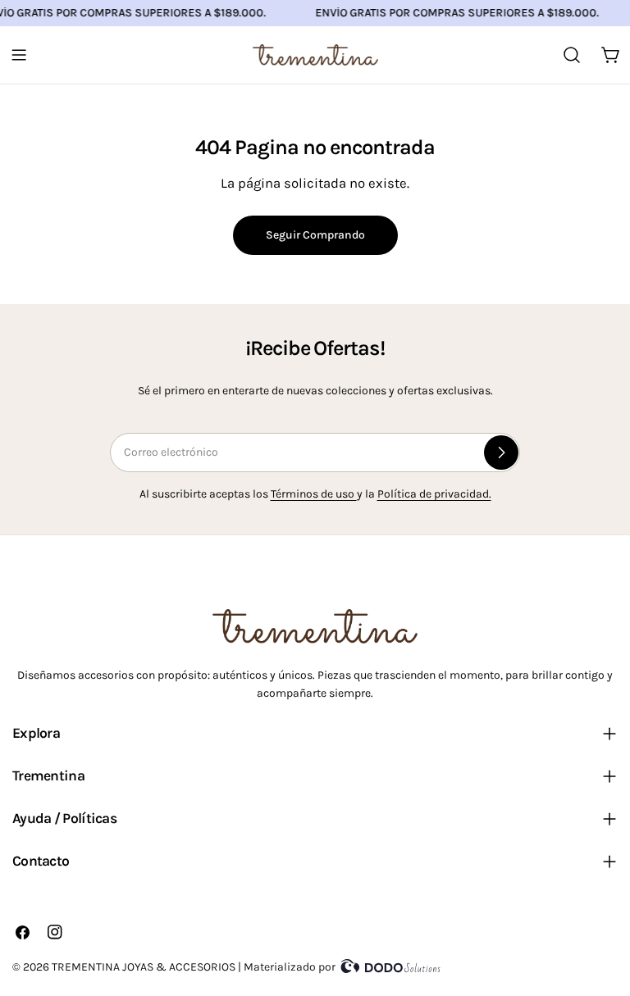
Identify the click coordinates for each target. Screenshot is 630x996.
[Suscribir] (501, 452)
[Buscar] (571, 55)
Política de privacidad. (434, 494)
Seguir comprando (315, 235)
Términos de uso (314, 494)
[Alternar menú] (18, 55)
